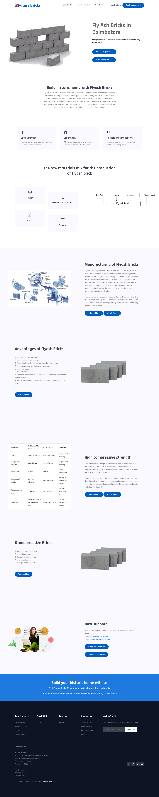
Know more (95, 313)
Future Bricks (48, 782)
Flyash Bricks (67, 5)
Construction (100, 5)
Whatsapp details (105, 60)
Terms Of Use (86, 722)
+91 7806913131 (106, 636)
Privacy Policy (86, 726)
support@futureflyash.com (100, 639)
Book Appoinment (133, 5)
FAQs (83, 734)
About (61, 722)
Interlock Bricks (84, 5)
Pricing (39, 722)
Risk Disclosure (87, 730)
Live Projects (116, 5)
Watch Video (112, 313)
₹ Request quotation (104, 52)
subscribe (131, 729)
